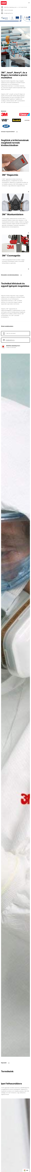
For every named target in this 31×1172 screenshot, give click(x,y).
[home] (4, 2)
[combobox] (26, 1170)
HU (27, 1170)
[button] (29, 3)
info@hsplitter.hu (8, 13)
